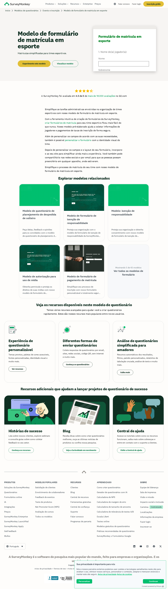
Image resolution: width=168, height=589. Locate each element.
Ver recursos (17, 369)
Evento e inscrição (51, 10)
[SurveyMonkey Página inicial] (17, 4)
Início (7, 10)
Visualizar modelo (65, 63)
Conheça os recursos (21, 450)
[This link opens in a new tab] (134, 546)
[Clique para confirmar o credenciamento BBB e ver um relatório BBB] (52, 579)
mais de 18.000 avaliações (101, 95)
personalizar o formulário (78, 140)
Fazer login (136, 4)
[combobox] (14, 546)
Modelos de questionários (26, 10)
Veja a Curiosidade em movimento (81, 450)
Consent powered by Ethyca (151, 586)
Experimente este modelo (34, 63)
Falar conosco (124, 4)
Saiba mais (125, 372)
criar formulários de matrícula (60, 122)
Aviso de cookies (124, 574)
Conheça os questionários (77, 364)
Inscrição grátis (154, 4)
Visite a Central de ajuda (131, 450)
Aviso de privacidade (107, 574)
